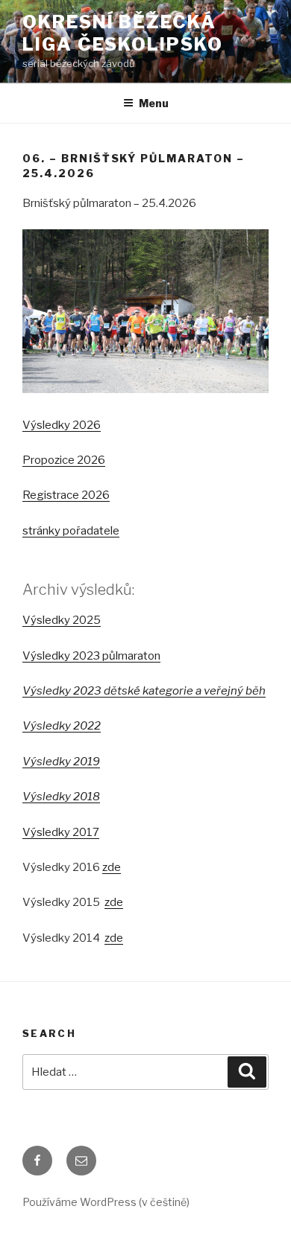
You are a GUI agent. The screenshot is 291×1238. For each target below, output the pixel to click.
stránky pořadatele (70, 530)
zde (111, 867)
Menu (154, 103)
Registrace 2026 (66, 495)
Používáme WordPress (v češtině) (106, 1202)
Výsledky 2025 (61, 620)
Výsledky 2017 (60, 832)
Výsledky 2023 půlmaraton (91, 656)
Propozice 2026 (63, 460)
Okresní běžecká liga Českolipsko (122, 33)
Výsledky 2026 (61, 425)
